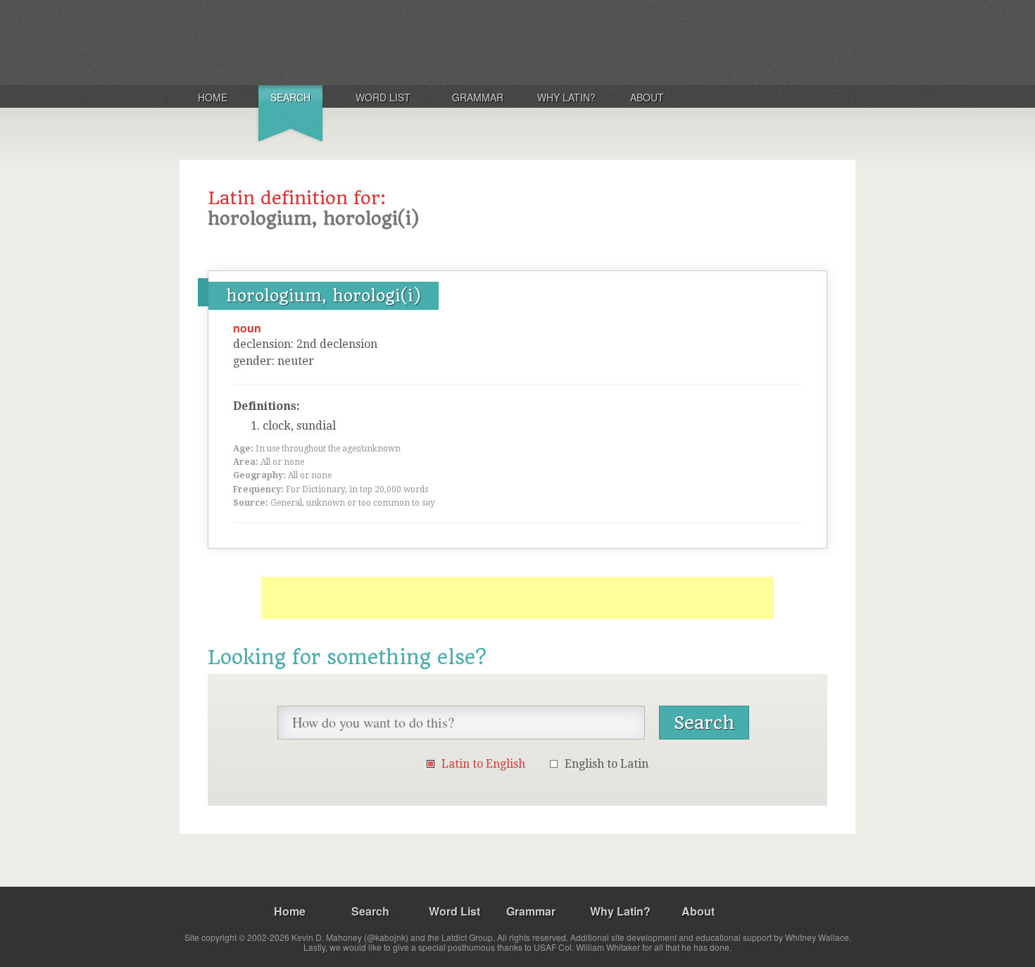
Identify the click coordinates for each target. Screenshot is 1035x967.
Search (290, 97)
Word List (383, 97)
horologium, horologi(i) (323, 296)
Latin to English (483, 764)
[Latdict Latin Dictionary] (365, 41)
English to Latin (606, 764)
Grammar (477, 97)
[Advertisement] (517, 598)
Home (212, 97)
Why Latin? (566, 97)
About (647, 97)
